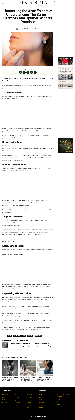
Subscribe (59, 407)
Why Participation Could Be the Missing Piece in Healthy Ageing (10, 379)
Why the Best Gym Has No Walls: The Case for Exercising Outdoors (27, 379)
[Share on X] (24, 72)
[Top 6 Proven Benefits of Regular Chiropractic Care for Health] (45, 368)
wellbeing (38, 335)
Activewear (5, 397)
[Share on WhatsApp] (31, 72)
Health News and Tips (19, 335)
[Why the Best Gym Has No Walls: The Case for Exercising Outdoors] (28, 368)
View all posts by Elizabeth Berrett (20, 349)
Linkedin (29, 405)
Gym (16, 400)
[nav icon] (3, 3)
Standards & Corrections (45, 400)
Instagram (29, 397)
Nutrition (4, 402)
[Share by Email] (35, 72)
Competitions (42, 405)
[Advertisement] (27, 113)
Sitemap (41, 407)
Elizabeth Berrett (24, 28)
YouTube (29, 402)
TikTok (28, 407)
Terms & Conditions (62, 399)
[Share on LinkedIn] (27, 72)
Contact (59, 404)
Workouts (17, 402)
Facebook (29, 394)
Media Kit (41, 397)
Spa (16, 394)
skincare (30, 335)
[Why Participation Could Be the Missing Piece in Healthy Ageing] (10, 368)
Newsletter (41, 402)
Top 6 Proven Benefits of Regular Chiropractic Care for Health (44, 379)
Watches (17, 405)
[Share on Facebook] (20, 72)
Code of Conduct (61, 401)
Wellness (17, 397)
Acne (9, 335)
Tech (3, 400)
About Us (41, 394)
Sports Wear (5, 394)
